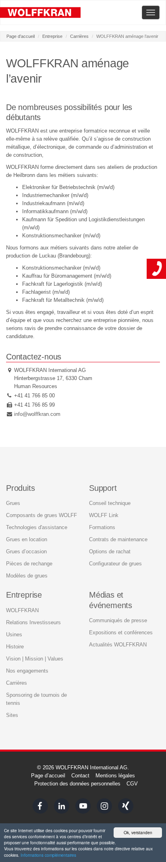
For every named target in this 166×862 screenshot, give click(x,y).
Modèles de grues (27, 576)
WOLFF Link (103, 515)
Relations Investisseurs (33, 622)
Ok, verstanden (138, 832)
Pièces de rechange (29, 564)
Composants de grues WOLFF (41, 515)
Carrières (79, 36)
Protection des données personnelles (77, 784)
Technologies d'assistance (36, 527)
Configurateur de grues (115, 564)
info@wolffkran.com (37, 414)
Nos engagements (27, 671)
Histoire (15, 647)
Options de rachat (110, 551)
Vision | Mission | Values (34, 659)
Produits (20, 488)
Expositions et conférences (121, 632)
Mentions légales (115, 776)
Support (103, 488)
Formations (102, 527)
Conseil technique (110, 503)
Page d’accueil (20, 36)
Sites (12, 715)
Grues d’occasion (26, 551)
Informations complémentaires (48, 855)
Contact (80, 776)
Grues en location (26, 539)
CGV (132, 784)
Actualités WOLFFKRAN (118, 645)
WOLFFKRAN (22, 610)
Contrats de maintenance (118, 539)
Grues (13, 503)
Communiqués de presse (118, 620)
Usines (14, 634)
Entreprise (52, 36)
